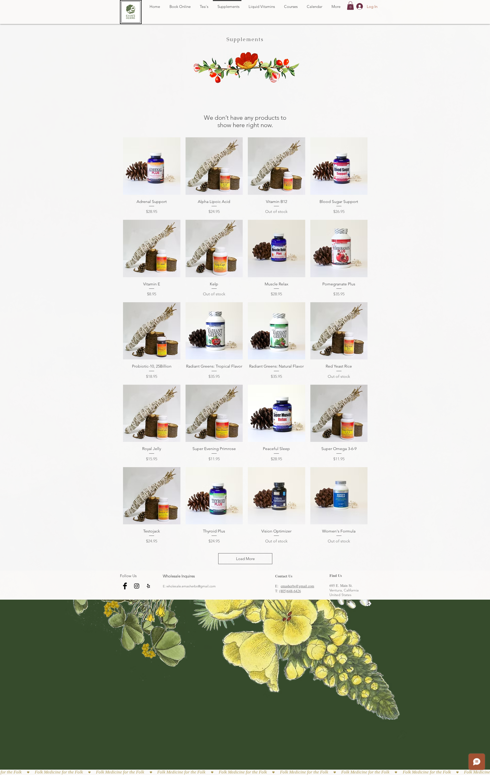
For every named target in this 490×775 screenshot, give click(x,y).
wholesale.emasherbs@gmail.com (191, 586)
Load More (245, 558)
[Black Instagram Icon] (136, 586)
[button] (350, 5)
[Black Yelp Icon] (148, 586)
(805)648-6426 (290, 590)
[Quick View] (151, 166)
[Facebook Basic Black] (124, 586)
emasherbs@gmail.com (297, 586)
